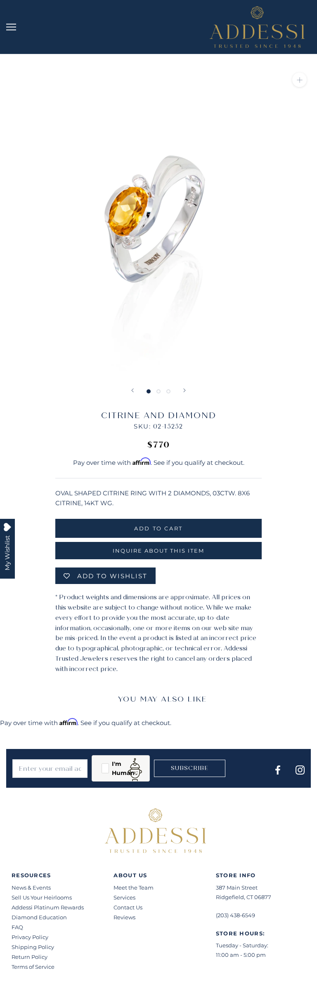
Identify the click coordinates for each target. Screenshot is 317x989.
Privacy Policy (30, 937)
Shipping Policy (33, 947)
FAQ (17, 927)
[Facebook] (277, 770)
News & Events (31, 887)
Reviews (124, 917)
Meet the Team (134, 887)
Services (124, 897)
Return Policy (29, 957)
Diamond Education (39, 917)
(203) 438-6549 (235, 915)
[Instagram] (300, 770)
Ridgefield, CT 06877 (243, 897)
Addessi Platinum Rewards (48, 907)
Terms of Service (33, 966)
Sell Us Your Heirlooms (42, 897)
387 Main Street (237, 887)
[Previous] (132, 390)
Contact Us (128, 907)
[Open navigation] (11, 27)
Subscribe (189, 768)
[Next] (184, 390)
